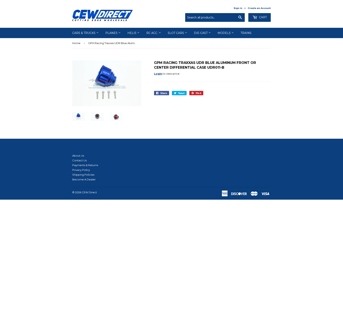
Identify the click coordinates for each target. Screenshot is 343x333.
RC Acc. (152, 33)
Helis (132, 33)
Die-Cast (201, 33)
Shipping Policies (83, 174)
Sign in (238, 8)
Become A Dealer (84, 179)
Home (76, 43)
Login (158, 73)
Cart (262, 17)
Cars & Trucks (84, 33)
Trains (246, 33)
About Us (78, 155)
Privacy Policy (81, 169)
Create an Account (259, 8)
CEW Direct (89, 192)
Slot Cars (176, 33)
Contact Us (79, 160)
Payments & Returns (85, 165)
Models (224, 33)
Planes (111, 33)
